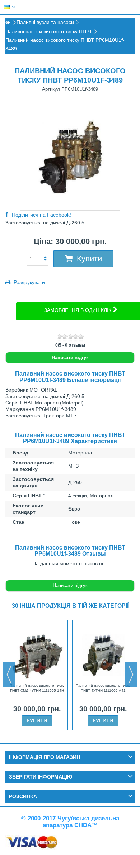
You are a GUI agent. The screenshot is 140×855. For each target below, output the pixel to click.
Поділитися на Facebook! (41, 215)
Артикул (51, 89)
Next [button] (131, 674)
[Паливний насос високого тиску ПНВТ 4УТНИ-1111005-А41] (103, 652)
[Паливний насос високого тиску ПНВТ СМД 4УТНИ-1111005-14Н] (37, 652)
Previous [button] (9, 674)
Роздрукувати (28, 282)
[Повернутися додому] (7, 22)
